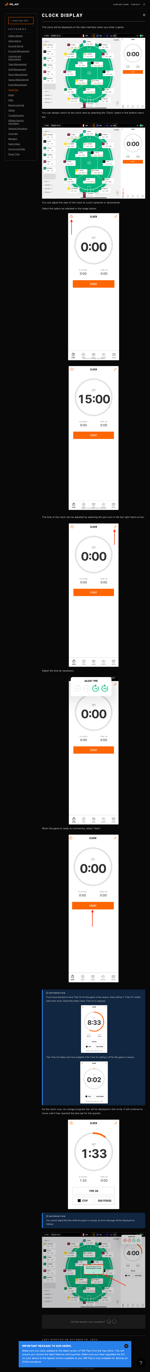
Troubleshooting (16, 115)
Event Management (17, 85)
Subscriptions (14, 41)
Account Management (18, 51)
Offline (11, 110)
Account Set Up (15, 46)
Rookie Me (63, 1368)
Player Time (14, 154)
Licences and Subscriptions (14, 57)
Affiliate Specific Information (16, 122)
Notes (11, 95)
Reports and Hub (16, 105)
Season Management (18, 80)
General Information (17, 128)
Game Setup (14, 144)
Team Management (17, 64)
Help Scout (89, 1368)
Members (12, 139)
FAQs (10, 100)
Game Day (13, 90)
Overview (13, 134)
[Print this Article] (144, 15)
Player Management (17, 74)
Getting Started (15, 36)
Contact (136, 4)
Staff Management (17, 69)
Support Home (121, 4)
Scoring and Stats (16, 149)
